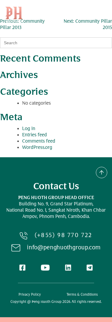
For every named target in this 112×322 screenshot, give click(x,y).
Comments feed (38, 141)
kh (84, 14)
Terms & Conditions (82, 294)
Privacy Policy (30, 294)
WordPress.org (37, 148)
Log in (28, 129)
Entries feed (34, 135)
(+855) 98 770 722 (63, 236)
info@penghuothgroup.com (64, 248)
